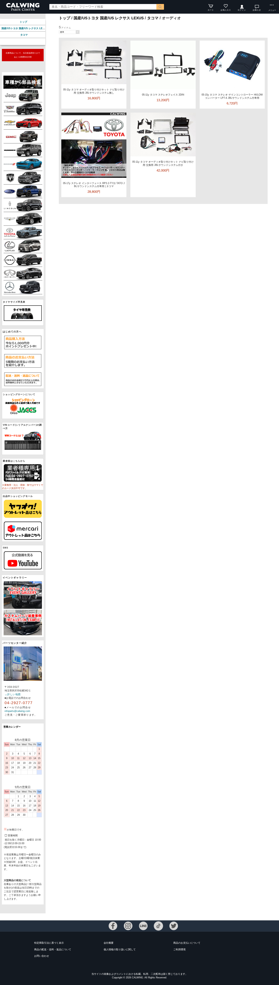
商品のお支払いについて (186, 942)
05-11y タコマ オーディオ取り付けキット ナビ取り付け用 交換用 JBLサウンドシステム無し (94, 91)
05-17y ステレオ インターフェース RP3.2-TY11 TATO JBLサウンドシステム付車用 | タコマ (94, 185)
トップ (23, 21)
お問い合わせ (41, 955)
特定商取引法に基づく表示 (49, 942)
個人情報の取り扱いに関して (120, 949)
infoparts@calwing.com (17, 711)
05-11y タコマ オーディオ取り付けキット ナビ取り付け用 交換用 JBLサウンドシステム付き (163, 163)
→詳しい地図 (13, 694)
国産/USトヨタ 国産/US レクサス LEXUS (25, 28)
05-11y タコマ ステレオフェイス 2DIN (163, 94)
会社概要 (108, 942)
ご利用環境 (179, 949)
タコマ (24, 34)
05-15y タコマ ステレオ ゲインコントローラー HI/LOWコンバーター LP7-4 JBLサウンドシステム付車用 (232, 96)
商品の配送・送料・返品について (52, 949)
